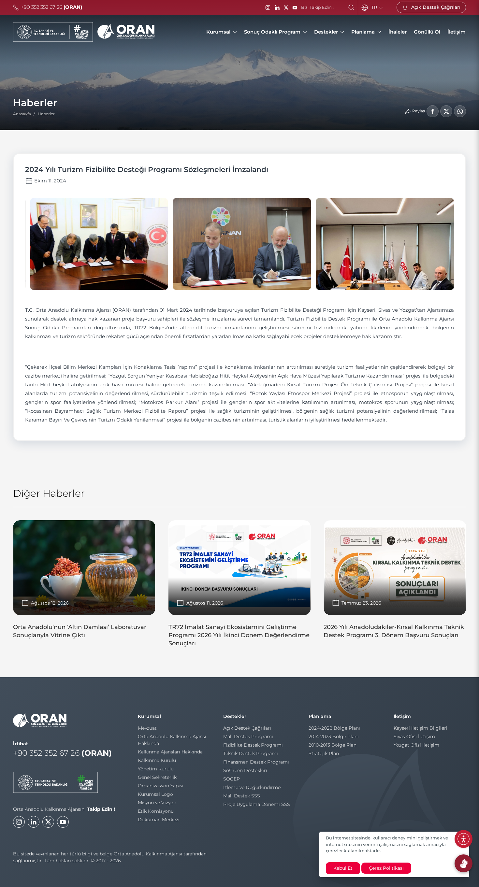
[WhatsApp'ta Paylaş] (460, 111)
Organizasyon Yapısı (160, 786)
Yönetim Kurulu (156, 769)
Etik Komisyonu (156, 811)
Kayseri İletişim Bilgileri (420, 728)
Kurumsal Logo (155, 794)
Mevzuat (147, 728)
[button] (351, 7)
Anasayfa (22, 113)
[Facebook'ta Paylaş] (433, 111)
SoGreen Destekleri (245, 770)
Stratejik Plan (324, 753)
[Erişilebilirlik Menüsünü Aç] (463, 839)
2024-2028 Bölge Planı (334, 728)
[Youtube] (63, 822)
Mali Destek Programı (248, 736)
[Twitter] (48, 822)
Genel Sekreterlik (157, 777)
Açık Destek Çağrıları (247, 728)
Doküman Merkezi (159, 820)
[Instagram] (267, 7)
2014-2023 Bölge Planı (334, 736)
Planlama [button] (363, 32)
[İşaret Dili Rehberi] (463, 863)
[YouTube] (295, 7)
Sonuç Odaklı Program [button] (272, 32)
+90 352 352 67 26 (51, 7)
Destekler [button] (326, 32)
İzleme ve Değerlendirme (252, 787)
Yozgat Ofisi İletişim (416, 745)
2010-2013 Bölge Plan (332, 745)
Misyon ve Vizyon (157, 803)
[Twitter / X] (286, 7)
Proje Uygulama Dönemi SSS (256, 804)
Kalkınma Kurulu (157, 760)
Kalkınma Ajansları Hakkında (170, 752)
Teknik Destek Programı (250, 753)
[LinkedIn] (277, 7)
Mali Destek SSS (241, 796)
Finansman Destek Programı (256, 762)
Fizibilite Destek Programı (253, 745)
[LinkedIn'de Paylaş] (446, 111)
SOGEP (231, 779)
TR (374, 7)
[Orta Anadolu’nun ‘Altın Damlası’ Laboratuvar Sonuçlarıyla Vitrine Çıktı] (84, 582)
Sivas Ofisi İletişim (414, 736)
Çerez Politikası (386, 868)
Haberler (46, 113)
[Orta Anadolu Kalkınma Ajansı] (83, 31)
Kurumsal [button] (218, 32)
